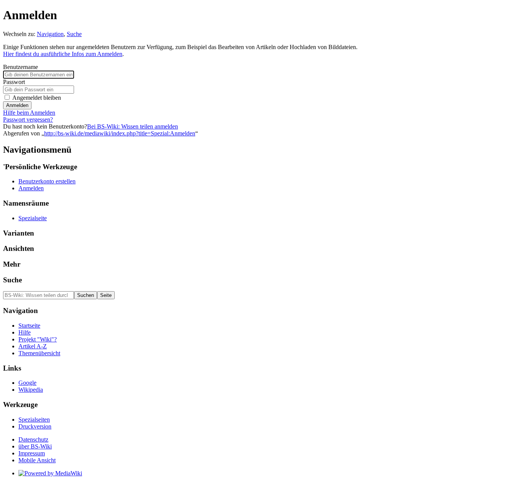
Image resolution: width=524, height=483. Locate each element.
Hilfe (24, 332)
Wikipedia (30, 389)
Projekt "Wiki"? (37, 339)
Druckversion (34, 426)
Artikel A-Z (32, 346)
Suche (74, 34)
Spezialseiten (34, 419)
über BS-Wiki (35, 446)
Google (27, 382)
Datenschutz (33, 439)
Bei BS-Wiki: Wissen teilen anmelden (132, 126)
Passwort (14, 82)
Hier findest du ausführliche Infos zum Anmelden (62, 54)
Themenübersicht (39, 353)
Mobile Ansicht (37, 460)
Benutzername (20, 67)
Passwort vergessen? (28, 119)
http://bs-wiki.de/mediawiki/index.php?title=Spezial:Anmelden (119, 133)
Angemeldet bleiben (36, 97)
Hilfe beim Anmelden (29, 112)
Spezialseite (32, 218)
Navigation (50, 34)
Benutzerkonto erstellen (47, 181)
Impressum (31, 453)
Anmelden (17, 105)
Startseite (29, 325)
